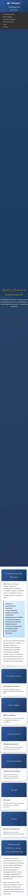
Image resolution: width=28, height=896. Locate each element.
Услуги (5, 24)
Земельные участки (8, 22)
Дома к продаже (7, 17)
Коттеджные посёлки (9, 14)
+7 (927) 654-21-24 (14, 7)
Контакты (5, 27)
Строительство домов (9, 19)
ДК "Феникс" (14, 3)
